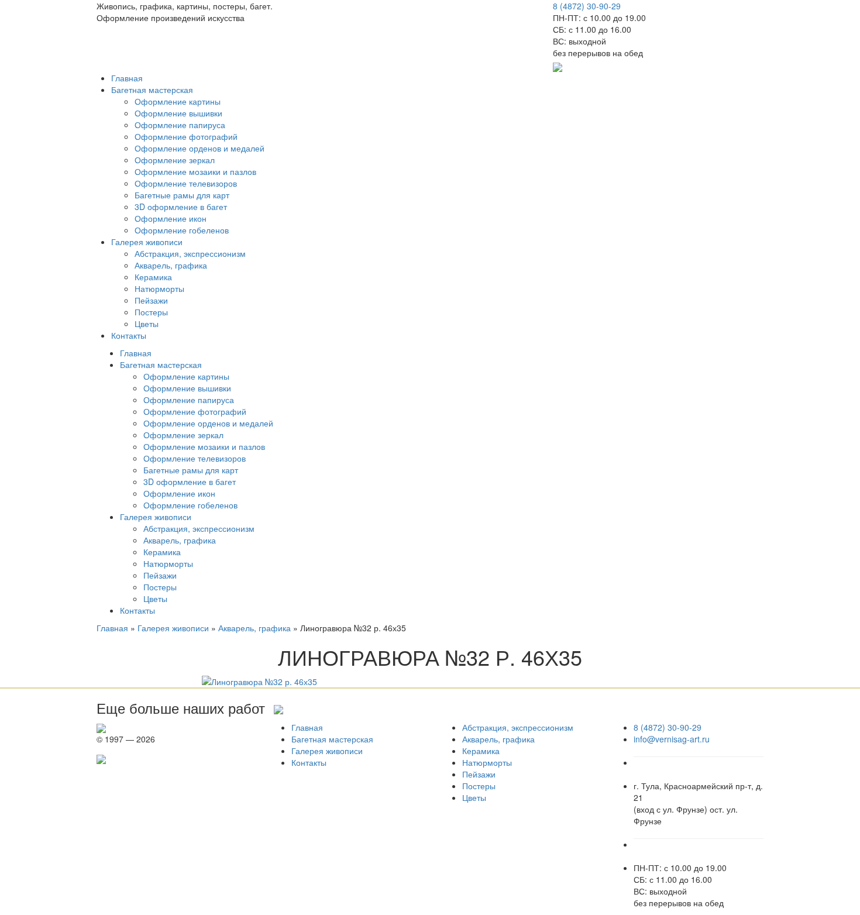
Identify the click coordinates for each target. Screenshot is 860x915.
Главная (127, 78)
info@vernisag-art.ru (672, 739)
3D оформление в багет (181, 206)
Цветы (147, 323)
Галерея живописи (147, 241)
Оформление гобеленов (182, 230)
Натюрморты (159, 288)
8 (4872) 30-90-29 (587, 6)
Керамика (153, 277)
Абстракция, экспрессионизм (190, 253)
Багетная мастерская (152, 89)
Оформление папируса (180, 124)
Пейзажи (151, 300)
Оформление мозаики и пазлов (195, 171)
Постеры (151, 312)
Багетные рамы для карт (182, 195)
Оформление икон (171, 218)
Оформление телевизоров (186, 183)
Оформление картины (178, 101)
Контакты (128, 335)
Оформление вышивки (178, 113)
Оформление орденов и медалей (199, 148)
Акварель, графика (171, 265)
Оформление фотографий (186, 136)
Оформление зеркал (175, 160)
